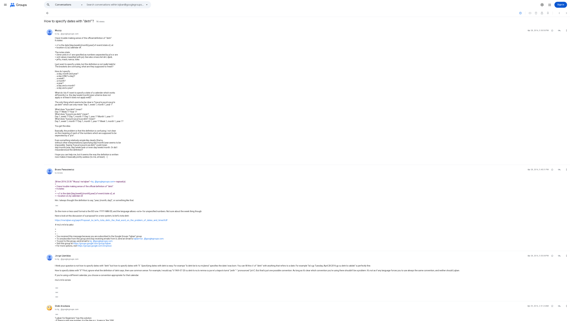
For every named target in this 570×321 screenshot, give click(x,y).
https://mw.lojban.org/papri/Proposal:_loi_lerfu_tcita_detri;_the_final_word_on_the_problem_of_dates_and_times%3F (111, 220)
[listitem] (307, 95)
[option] (69, 4)
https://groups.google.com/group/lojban (92, 243)
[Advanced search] (147, 4)
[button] (5, 4)
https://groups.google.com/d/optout (94, 246)
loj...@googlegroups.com (102, 181)
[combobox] (115, 4)
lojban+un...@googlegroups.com (149, 238)
